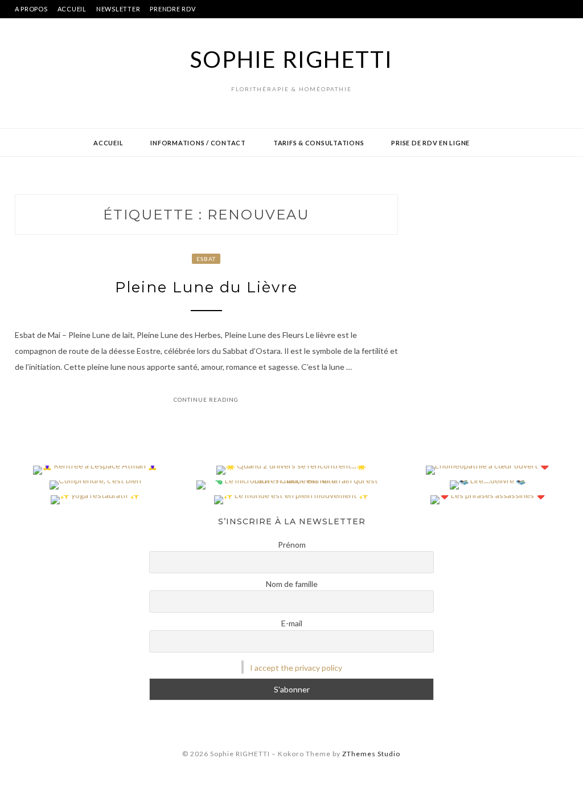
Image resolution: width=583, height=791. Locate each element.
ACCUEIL (72, 9)
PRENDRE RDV (172, 9)
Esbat (206, 258)
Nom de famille (292, 584)
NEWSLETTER (118, 9)
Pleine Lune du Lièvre (206, 287)
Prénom (292, 544)
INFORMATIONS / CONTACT (198, 142)
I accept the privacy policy (296, 667)
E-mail (291, 623)
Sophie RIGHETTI (291, 59)
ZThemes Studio (371, 753)
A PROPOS (31, 9)
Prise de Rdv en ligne (430, 142)
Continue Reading (206, 399)
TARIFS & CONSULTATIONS (318, 142)
